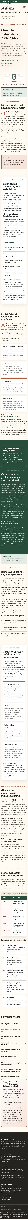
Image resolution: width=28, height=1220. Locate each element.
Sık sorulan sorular (5, 1199)
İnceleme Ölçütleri (11, 16)
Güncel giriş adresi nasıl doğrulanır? (8, 1057)
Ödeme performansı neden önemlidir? (9, 1044)
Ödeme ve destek (17, 12)
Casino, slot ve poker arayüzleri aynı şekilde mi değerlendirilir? (11, 1070)
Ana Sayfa (3, 16)
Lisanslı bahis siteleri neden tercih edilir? (11, 1030)
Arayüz (8, 12)
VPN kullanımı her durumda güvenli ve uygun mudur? (12, 1063)
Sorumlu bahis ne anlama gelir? (10, 1076)
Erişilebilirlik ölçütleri (6, 1197)
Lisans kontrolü (5, 1194)
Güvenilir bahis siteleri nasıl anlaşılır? (9, 1024)
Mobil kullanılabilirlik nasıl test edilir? (10, 1037)
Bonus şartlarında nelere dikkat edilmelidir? (10, 1050)
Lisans (3, 12)
